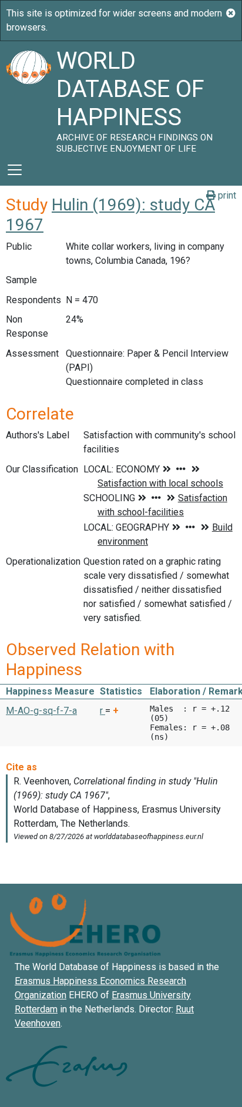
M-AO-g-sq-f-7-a (41, 710)
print (226, 195)
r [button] (102, 710)
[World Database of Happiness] (28, 97)
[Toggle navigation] (14, 170)
